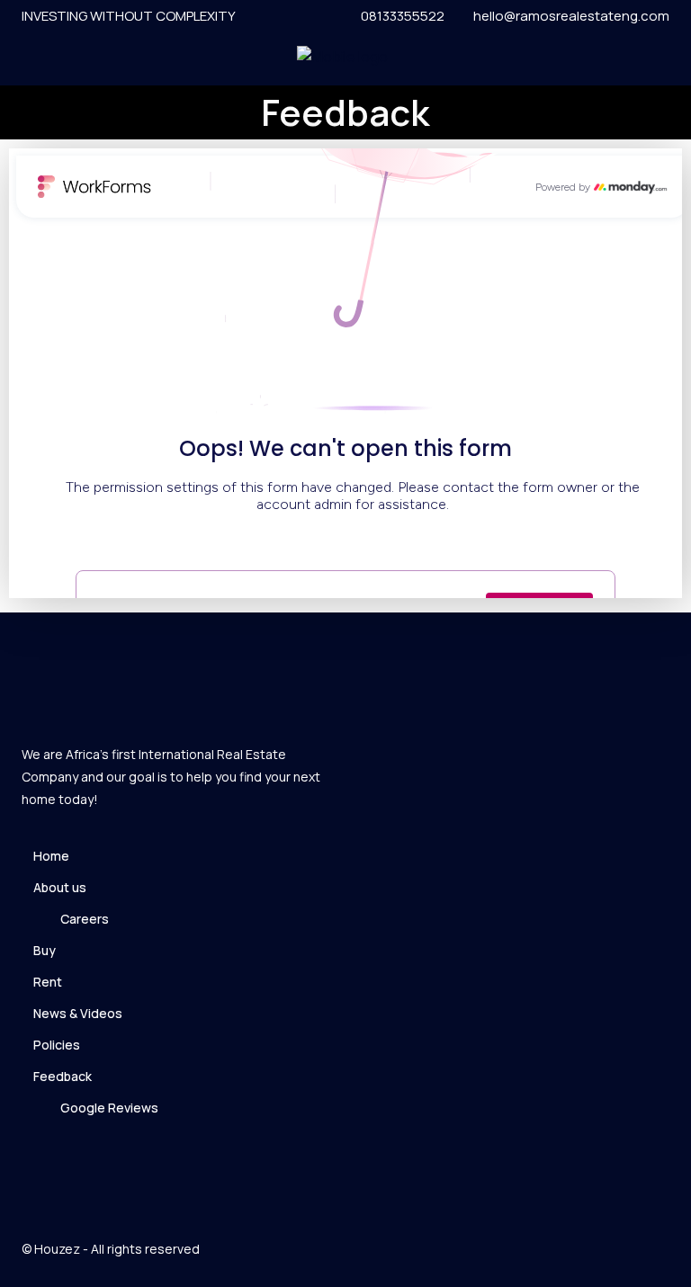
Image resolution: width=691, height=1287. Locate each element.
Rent (47, 981)
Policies (56, 1044)
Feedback (62, 1076)
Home (51, 855)
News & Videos (77, 1013)
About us (59, 887)
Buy (44, 950)
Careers (84, 918)
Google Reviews (109, 1107)
